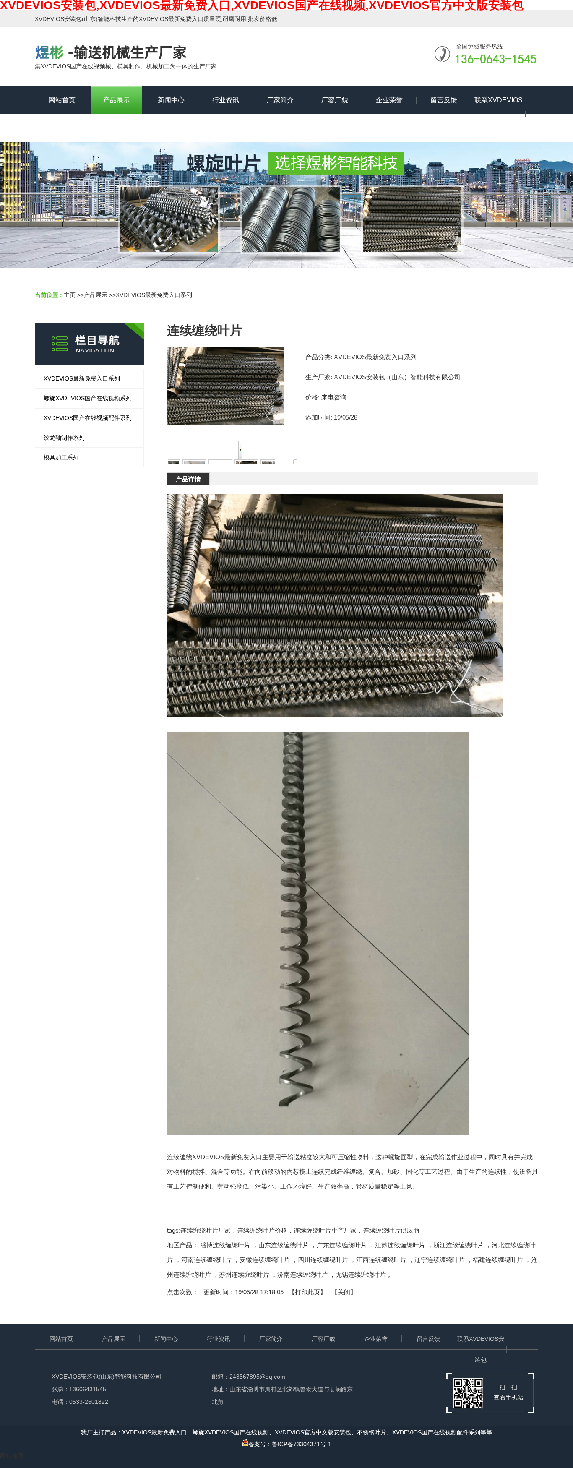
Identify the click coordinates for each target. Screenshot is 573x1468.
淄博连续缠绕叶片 (225, 1245)
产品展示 (95, 295)
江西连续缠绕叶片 (381, 1259)
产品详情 (188, 478)
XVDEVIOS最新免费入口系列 (154, 295)
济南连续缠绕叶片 (302, 1274)
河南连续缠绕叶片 (206, 1259)
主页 (70, 295)
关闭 (344, 1292)
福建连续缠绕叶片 (498, 1259)
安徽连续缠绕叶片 (265, 1259)
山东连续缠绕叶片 (283, 1245)
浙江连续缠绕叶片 (458, 1245)
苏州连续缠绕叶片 (244, 1274)
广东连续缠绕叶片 (342, 1245)
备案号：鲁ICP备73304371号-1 (289, 1444)
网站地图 (11, 1455)
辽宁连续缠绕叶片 (439, 1259)
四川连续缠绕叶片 (323, 1259)
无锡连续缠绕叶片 (361, 1274)
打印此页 (307, 1292)
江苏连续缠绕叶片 (400, 1245)
